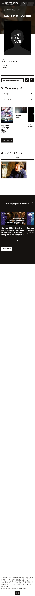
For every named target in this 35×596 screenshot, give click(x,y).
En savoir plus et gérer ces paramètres (13, 588)
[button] (24, 164)
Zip (29, 124)
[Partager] (27, 80)
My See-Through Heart (5, 127)
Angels (18, 116)
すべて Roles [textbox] (8, 99)
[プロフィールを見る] (30, 4)
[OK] (17, 593)
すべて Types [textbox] (8, 94)
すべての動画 (7, 249)
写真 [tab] (17, 158)
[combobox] (17, 94)
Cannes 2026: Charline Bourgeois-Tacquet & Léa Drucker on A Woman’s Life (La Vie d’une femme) (12, 231)
